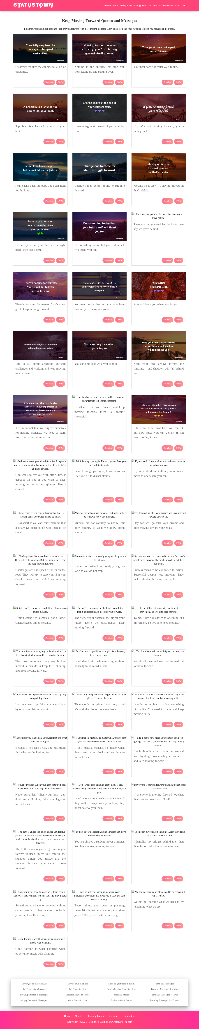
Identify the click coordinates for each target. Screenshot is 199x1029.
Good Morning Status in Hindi (121, 989)
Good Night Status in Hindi (121, 983)
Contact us (129, 1016)
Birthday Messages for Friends (165, 1000)
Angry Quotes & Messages (34, 1000)
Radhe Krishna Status (121, 1000)
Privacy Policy (96, 1016)
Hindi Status (152, 5)
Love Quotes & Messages (34, 983)
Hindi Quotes (180, 5)
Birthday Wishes (126, 5)
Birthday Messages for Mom (165, 989)
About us (79, 1016)
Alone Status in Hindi (77, 1000)
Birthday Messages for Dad (165, 994)
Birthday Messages (165, 983)
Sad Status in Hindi (78, 989)
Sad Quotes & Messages (34, 989)
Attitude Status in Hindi (77, 994)
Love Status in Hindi (78, 983)
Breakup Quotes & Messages (34, 994)
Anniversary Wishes (110, 5)
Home (67, 1016)
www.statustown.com (120, 1021)
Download (49, 82)
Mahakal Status (121, 994)
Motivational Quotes (166, 5)
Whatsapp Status (140, 5)
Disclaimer (114, 1016)
